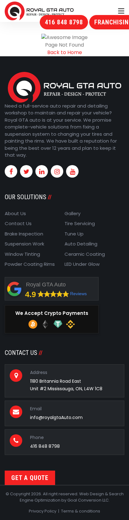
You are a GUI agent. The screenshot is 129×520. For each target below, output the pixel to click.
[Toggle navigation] (121, 11)
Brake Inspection (24, 233)
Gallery (72, 213)
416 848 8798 (64, 22)
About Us (15, 213)
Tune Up (74, 233)
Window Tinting (22, 254)
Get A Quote (30, 478)
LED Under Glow (82, 264)
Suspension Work (24, 243)
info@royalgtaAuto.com (56, 417)
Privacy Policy (42, 511)
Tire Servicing (79, 223)
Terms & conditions (80, 511)
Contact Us (18, 223)
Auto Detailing (80, 243)
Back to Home (64, 52)
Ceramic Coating (84, 254)
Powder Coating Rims (30, 264)
